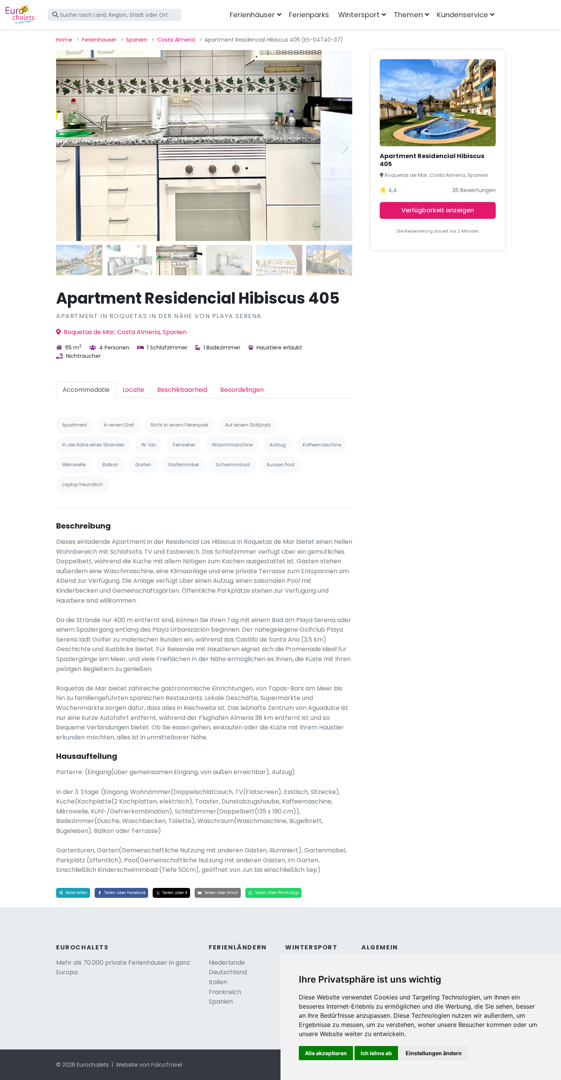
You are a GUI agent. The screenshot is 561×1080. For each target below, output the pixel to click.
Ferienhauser (99, 40)
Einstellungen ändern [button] (434, 1053)
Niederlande (227, 962)
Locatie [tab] (133, 389)
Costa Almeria (176, 40)
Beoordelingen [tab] (242, 389)
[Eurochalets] (20, 15)
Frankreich (225, 992)
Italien (218, 982)
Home (64, 40)
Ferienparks (309, 14)
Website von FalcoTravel (149, 1065)
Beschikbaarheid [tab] (182, 389)
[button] (344, 146)
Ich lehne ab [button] (376, 1053)
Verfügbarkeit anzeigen (437, 210)
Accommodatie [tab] (86, 389)
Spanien (136, 40)
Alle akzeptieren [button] (326, 1053)
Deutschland (228, 972)
